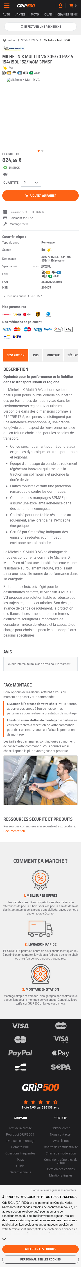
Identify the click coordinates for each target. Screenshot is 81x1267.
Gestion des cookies (61, 1169)
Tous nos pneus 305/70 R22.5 (25, 296)
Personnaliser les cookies (40, 1259)
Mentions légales (60, 1175)
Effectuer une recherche (42, 26)
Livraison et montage (20, 1140)
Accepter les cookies (40, 1249)
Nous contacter (61, 1134)
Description (16, 355)
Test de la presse (20, 1128)
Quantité (11, 182)
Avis (35, 355)
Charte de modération (61, 1153)
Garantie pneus (20, 1172)
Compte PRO (20, 1147)
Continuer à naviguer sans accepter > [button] (54, 1190)
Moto (35, 14)
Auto (6, 14)
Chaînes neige (67, 14)
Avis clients (61, 1140)
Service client (61, 1128)
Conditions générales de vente (60, 1161)
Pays (20, 1159)
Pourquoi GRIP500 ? (20, 1134)
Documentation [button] (14, 831)
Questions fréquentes (20, 1153)
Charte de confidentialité (61, 1147)
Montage (53, 355)
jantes (20, 14)
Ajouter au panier (42, 195)
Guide (20, 1166)
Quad (48, 14)
